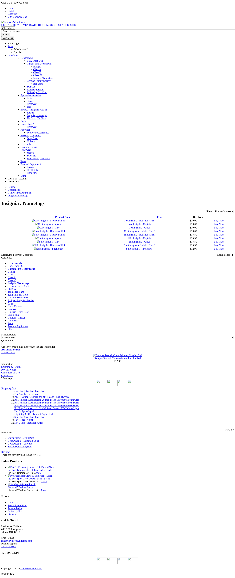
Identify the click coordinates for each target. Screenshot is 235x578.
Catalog (12, 187)
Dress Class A (27, 124)
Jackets (30, 152)
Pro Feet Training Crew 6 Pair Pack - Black (30, 470)
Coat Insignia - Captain (139, 224)
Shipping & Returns (11, 366)
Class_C (37, 75)
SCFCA (31, 86)
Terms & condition (17, 505)
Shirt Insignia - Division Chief (139, 245)
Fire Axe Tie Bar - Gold (26, 394)
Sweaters (31, 155)
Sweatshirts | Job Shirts (38, 158)
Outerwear (25, 149)
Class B (37, 72)
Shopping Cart (8, 388)
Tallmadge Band (35, 89)
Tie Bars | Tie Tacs (36, 118)
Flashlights (32, 170)
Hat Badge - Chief (23, 419)
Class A (37, 69)
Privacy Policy (15, 508)
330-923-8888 (8, 546)
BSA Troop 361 (35, 60)
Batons (30, 167)
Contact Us (7, 375)
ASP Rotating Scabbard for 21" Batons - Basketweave (41, 396)
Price (160, 217)
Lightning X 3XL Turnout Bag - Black (34, 414)
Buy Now (219, 220)
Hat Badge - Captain (24, 411)
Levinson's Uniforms (31, 568)
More (38, 473)
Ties (29, 106)
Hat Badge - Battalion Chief (28, 422)
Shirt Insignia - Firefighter (139, 248)
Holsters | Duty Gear (30, 135)
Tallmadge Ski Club (37, 92)
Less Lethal (26, 144)
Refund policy (15, 511)
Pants (23, 161)
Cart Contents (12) (17, 16)
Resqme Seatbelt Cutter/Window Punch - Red (117, 358)
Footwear (25, 129)
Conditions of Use (10, 372)
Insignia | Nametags (37, 115)
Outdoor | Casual (29, 147)
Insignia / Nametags (43, 78)
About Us (13, 502)
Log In (11, 11)
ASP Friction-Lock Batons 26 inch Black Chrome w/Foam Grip (46, 399)
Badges (37, 66)
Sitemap (12, 514)
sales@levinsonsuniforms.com (16, 540)
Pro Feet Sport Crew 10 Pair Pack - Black (29, 478)
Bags (23, 121)
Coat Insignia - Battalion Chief (139, 220)
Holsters (31, 141)
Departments (26, 58)
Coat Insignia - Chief (139, 227)
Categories (13, 55)
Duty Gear (32, 138)
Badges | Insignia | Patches (33, 109)
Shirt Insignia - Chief (139, 241)
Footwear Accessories (38, 132)
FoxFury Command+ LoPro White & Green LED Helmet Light (46, 408)
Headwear (32, 104)
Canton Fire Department (39, 63)
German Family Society (39, 81)
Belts (29, 98)
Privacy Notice (8, 369)
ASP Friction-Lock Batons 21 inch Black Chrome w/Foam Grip (46, 405)
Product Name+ (63, 217)
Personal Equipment (30, 164)
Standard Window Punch (20, 487)
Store (10, 46)
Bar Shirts (38, 83)
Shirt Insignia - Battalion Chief (139, 234)
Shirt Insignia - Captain (139, 238)
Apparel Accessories (30, 95)
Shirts (23, 175)
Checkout (12, 13)
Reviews (5, 452)
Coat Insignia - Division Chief (139, 231)
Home (11, 8)
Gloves (30, 101)
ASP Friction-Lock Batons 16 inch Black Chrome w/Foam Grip (46, 402)
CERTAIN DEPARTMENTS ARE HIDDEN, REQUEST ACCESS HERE (40, 25)
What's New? (8, 352)
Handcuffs (32, 172)
